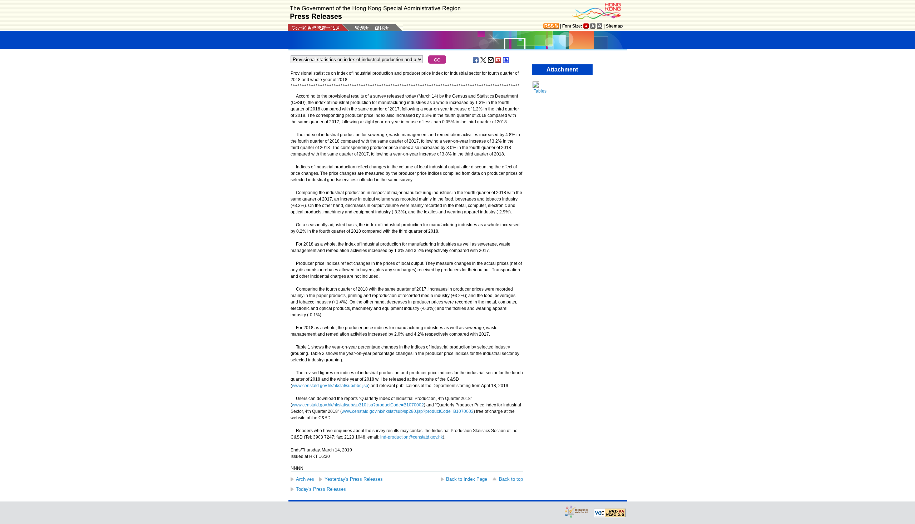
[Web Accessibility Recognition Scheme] (576, 511)
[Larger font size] (593, 26)
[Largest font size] (600, 26)
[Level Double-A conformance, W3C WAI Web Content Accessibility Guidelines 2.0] (609, 513)
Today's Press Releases (321, 489)
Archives (305, 479)
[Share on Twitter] (483, 60)
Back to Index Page (466, 479)
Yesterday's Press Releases (354, 479)
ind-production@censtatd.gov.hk (411, 437)
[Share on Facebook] (476, 60)
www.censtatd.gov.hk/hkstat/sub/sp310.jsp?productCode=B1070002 (358, 404)
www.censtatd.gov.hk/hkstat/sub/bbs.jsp (330, 385)
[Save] (498, 60)
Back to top (511, 479)
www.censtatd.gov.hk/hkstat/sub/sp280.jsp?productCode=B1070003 (408, 411)
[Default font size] (586, 26)
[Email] (491, 60)
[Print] (506, 60)
